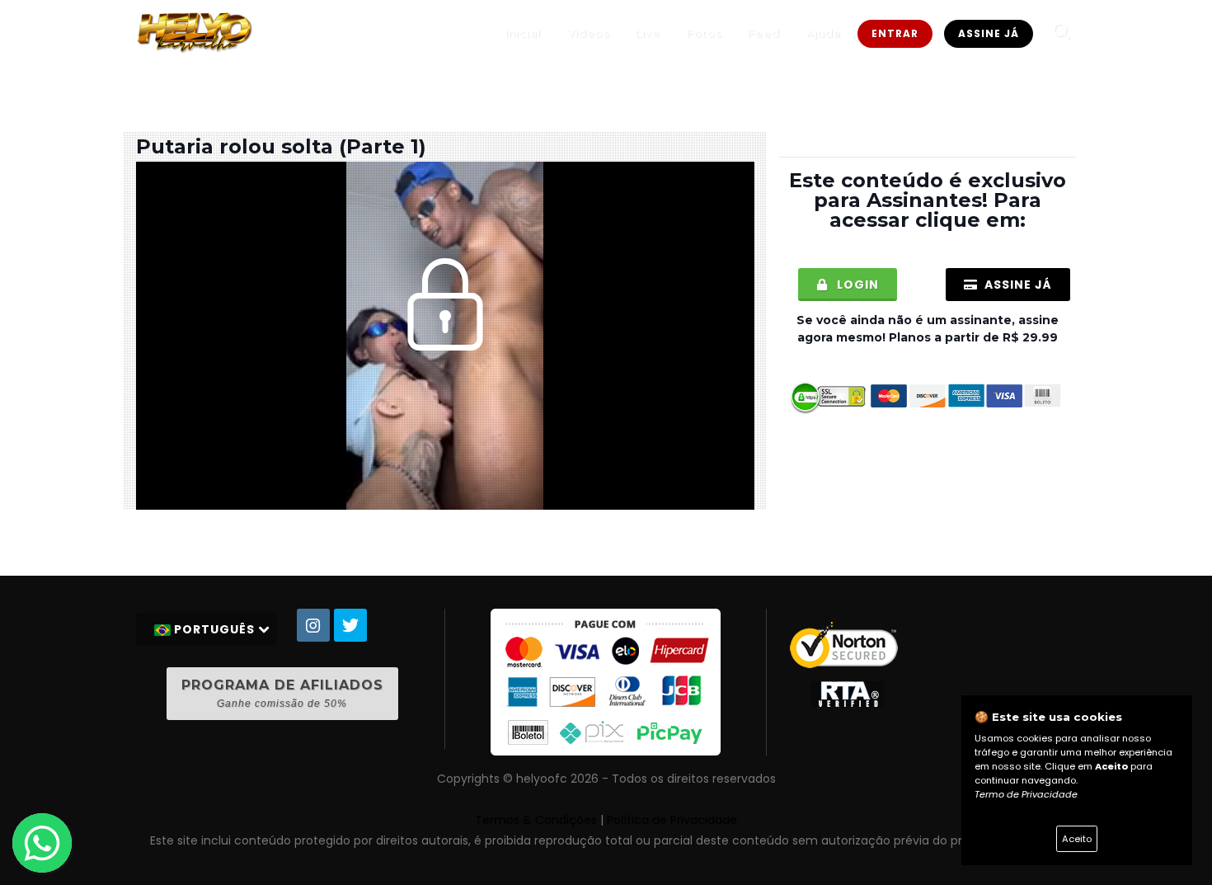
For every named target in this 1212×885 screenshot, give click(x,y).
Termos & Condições (536, 820)
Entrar (894, 33)
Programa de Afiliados (282, 693)
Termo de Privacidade (1026, 794)
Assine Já (988, 33)
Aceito (1077, 838)
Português (214, 629)
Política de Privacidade (672, 820)
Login (856, 284)
